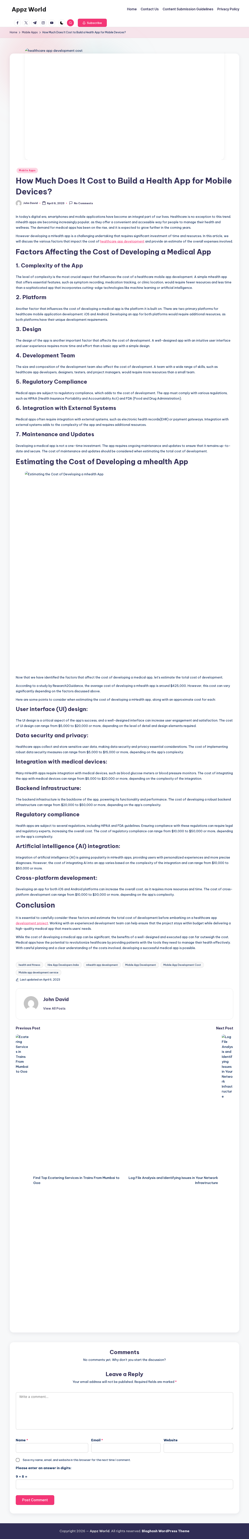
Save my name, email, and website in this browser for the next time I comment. (77, 1460)
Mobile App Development (140, 964)
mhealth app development (102, 964)
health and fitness (29, 964)
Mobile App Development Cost (182, 964)
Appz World (29, 9)
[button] (92, 23)
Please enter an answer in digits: (43, 1468)
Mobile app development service (38, 972)
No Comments (83, 203)
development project (32, 923)
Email (97, 1440)
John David (56, 999)
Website (171, 1440)
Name (22, 1440)
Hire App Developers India (63, 964)
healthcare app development (122, 241)
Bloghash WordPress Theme (165, 1531)
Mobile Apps (27, 170)
